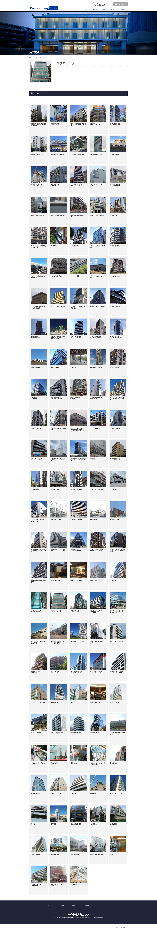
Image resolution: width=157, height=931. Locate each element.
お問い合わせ (121, 4)
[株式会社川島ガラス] (43, 8)
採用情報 (123, 9)
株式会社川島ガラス (78, 914)
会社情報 (94, 9)
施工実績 (113, 9)
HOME (85, 9)
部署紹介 (104, 9)
